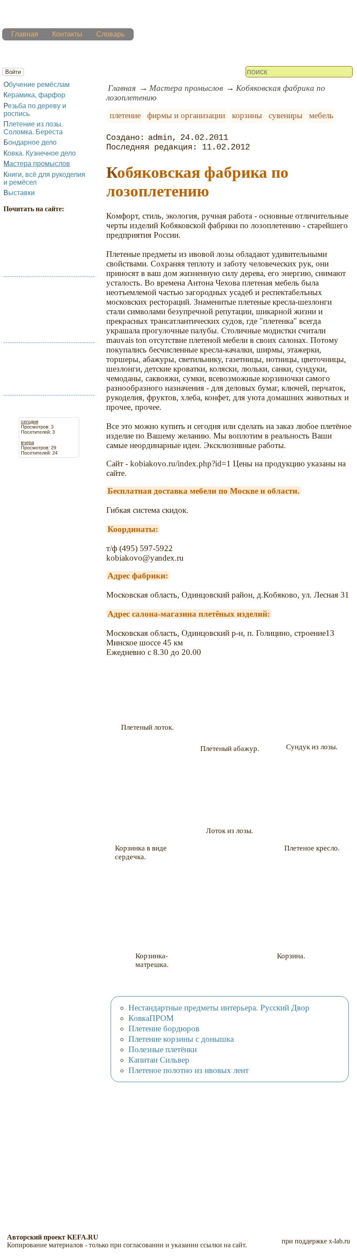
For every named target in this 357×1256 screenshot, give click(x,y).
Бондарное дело (30, 142)
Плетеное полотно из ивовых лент (188, 1070)
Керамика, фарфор (34, 95)
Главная (24, 34)
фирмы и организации (186, 115)
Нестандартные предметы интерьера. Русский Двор (219, 1007)
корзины (247, 115)
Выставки (19, 192)
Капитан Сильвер (158, 1059)
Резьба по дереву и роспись (34, 109)
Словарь (110, 34)
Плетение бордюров (163, 1028)
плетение (125, 115)
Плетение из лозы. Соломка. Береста (33, 128)
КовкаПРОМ (151, 1018)
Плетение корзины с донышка (181, 1038)
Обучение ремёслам (36, 84)
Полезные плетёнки (162, 1049)
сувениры (286, 115)
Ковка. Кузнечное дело (39, 153)
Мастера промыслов (36, 163)
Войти (13, 72)
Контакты (67, 34)
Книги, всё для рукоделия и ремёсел (44, 178)
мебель (321, 115)
